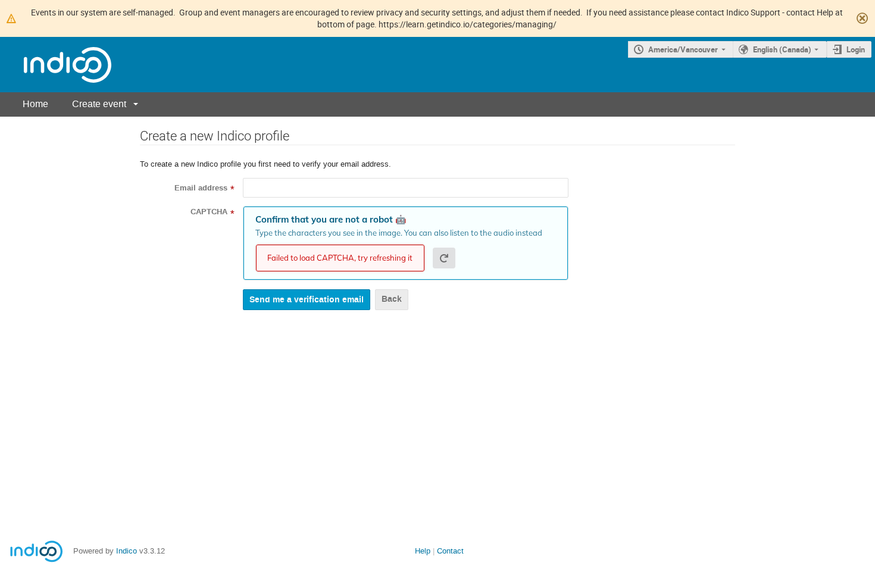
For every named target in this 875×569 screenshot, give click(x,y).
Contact (450, 551)
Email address (200, 188)
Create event (99, 104)
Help (422, 551)
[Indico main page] (55, 64)
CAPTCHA (208, 212)
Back (392, 299)
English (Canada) (782, 49)
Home (35, 104)
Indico (126, 551)
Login (855, 49)
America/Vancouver (683, 49)
